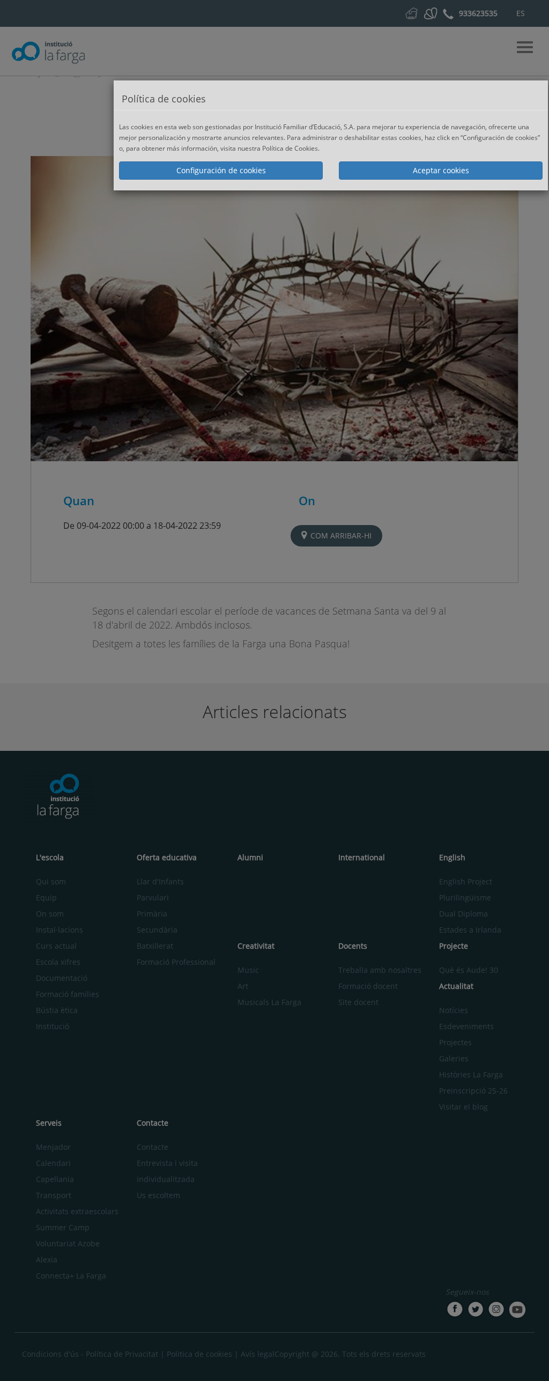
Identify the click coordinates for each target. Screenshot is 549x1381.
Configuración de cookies (221, 170)
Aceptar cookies (441, 170)
